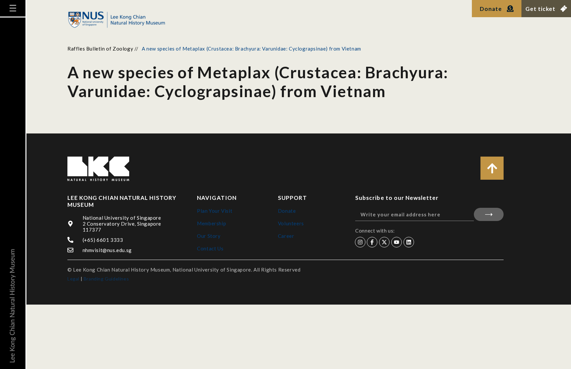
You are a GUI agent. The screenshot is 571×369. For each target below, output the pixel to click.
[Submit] (489, 214)
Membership (211, 223)
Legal (73, 278)
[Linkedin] (408, 242)
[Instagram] (360, 242)
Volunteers (291, 223)
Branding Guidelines (106, 278)
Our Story (208, 236)
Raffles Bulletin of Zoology (100, 49)
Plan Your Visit (214, 211)
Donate (287, 211)
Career (286, 236)
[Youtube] (396, 242)
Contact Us (210, 248)
